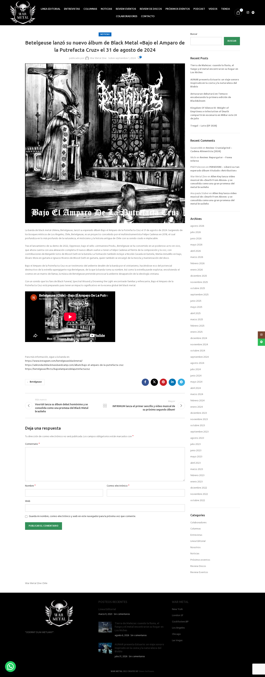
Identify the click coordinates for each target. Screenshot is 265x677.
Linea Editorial (198, 541)
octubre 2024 (197, 351)
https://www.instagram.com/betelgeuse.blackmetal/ (54, 361)
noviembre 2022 (199, 494)
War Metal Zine (98, 58)
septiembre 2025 (199, 295)
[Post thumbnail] (105, 629)
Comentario (32, 444)
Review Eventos (199, 572)
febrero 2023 (197, 475)
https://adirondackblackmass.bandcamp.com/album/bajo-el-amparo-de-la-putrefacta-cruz (74, 365)
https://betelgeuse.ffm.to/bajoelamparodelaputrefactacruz (57, 369)
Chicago (176, 634)
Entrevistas (196, 535)
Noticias (105, 34)
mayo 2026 (196, 245)
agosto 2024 (197, 363)
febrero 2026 (197, 263)
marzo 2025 (196, 320)
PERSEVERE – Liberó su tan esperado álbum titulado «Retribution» (214, 169)
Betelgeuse (36, 382)
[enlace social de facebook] (145, 382)
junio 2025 (195, 301)
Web (27, 501)
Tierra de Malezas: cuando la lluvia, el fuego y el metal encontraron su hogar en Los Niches (214, 69)
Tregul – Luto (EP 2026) (203, 126)
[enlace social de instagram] (248, 12)
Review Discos (198, 566)
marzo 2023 (196, 469)
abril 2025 (195, 313)
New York (177, 609)
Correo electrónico (118, 486)
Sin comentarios (122, 614)
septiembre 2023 (199, 432)
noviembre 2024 (199, 345)
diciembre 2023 (198, 413)
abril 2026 (195, 251)
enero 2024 (196, 407)
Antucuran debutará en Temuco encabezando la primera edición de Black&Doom (210, 97)
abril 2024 (195, 388)
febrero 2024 (197, 401)
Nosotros (195, 547)
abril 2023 (195, 463)
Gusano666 (196, 148)
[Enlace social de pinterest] (163, 382)
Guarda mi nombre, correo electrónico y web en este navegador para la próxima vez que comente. (82, 516)
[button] (10, 666)
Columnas (195, 529)
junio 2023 (195, 451)
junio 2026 (195, 239)
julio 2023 (195, 444)
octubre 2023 (197, 425)
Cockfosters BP (180, 622)
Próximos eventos (200, 560)
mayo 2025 (196, 307)
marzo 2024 (196, 394)
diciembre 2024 (198, 338)
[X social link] (154, 382)
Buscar (193, 34)
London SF (177, 615)
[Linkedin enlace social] (172, 382)
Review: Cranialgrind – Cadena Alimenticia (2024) (211, 150)
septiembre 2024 (199, 357)
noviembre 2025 (199, 282)
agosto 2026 (197, 226)
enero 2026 (196, 270)
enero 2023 (196, 482)
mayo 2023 (196, 457)
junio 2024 (196, 376)
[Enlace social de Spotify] (253, 12)
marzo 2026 (196, 257)
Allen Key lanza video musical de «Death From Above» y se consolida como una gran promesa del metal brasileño (212, 182)
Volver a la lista (104, 405)
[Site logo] (22, 13)
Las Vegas (177, 640)
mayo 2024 (196, 382)
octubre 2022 (197, 500)
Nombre (30, 486)
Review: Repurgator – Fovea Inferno (211, 159)
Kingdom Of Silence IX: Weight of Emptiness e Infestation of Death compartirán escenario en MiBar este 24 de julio (213, 113)
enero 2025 (196, 332)
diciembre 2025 (198, 276)
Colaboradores (198, 523)
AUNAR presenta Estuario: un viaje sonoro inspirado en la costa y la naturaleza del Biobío (214, 83)
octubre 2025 (197, 288)
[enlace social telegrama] (181, 382)
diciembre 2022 (198, 488)
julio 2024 (195, 369)
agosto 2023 (197, 438)
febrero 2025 (197, 326)
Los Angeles (178, 628)
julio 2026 (195, 232)
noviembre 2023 (199, 419)
